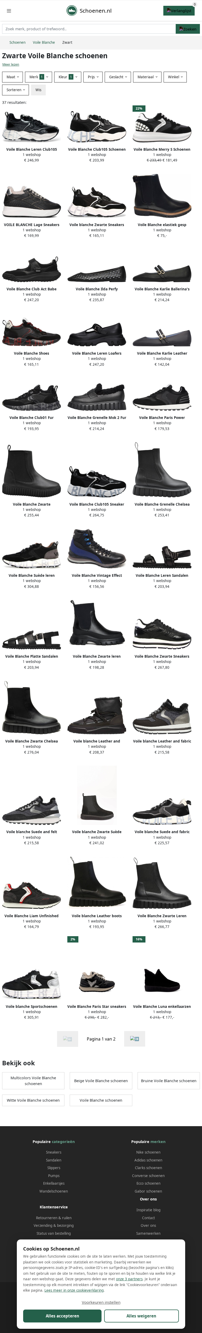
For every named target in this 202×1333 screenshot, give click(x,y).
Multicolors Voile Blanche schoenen (33, 1080)
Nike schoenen (148, 1152)
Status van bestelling (54, 1233)
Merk (36, 77)
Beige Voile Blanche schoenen (101, 1080)
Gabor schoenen (148, 1191)
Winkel (174, 77)
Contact (148, 1217)
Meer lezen (10, 64)
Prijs (92, 77)
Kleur (65, 77)
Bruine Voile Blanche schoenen (168, 1080)
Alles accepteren (62, 1316)
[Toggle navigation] (9, 10)
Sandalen (53, 1160)
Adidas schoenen (148, 1160)
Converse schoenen (148, 1175)
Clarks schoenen (148, 1167)
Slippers (53, 1167)
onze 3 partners (129, 1279)
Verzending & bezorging (54, 1225)
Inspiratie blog (148, 1210)
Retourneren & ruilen (54, 1217)
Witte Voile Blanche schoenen (33, 1100)
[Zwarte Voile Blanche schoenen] (134, 1039)
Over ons (148, 1225)
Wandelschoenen (53, 1191)
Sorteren (14, 89)
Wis (38, 89)
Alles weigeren (141, 1316)
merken (157, 1141)
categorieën (63, 1141)
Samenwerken (148, 1233)
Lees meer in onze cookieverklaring (74, 1290)
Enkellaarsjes (53, 1183)
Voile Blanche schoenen (101, 1100)
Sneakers (53, 1152)
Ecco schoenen (148, 1183)
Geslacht (116, 77)
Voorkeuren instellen (101, 1302)
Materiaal (146, 77)
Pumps (53, 1175)
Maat (11, 77)
